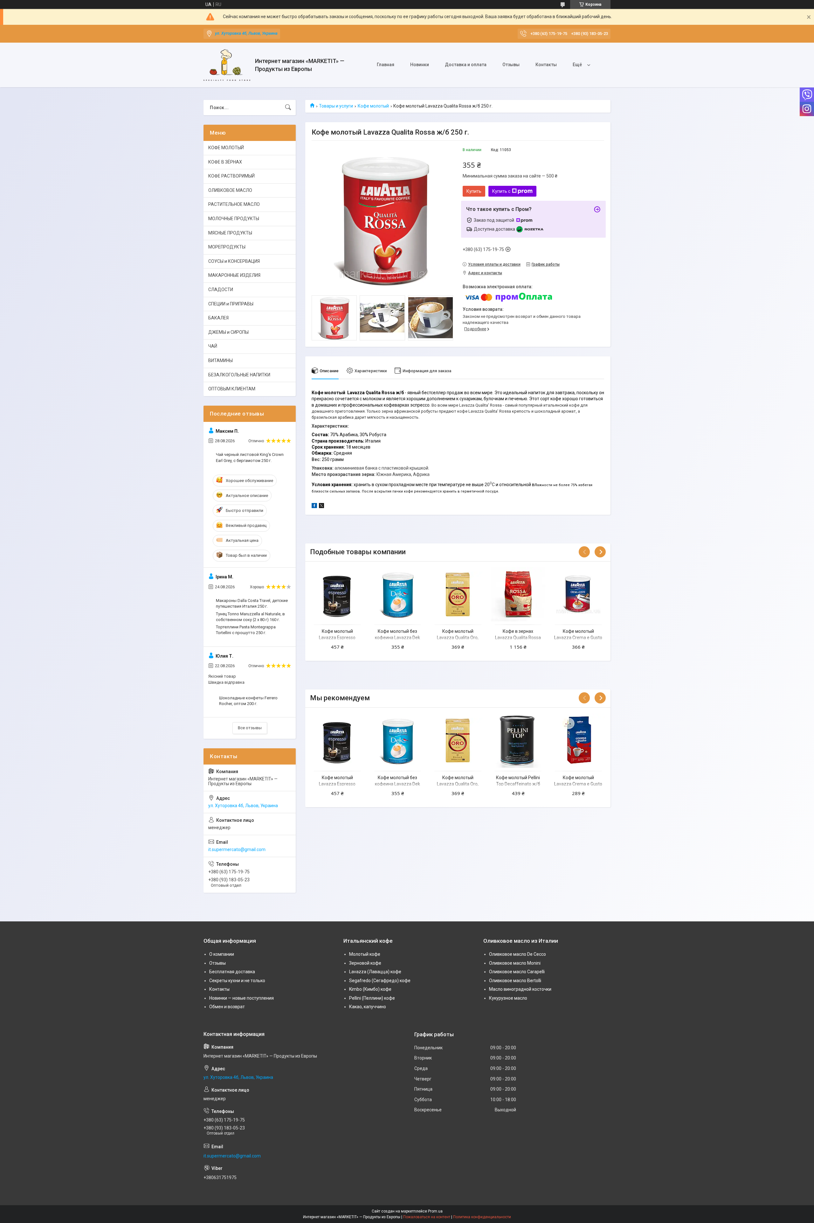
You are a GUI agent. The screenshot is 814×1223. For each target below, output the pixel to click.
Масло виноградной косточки (520, 989)
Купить (473, 191)
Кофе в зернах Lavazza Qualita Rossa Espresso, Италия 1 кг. (518, 637)
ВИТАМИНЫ (220, 360)
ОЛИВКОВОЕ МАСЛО (230, 190)
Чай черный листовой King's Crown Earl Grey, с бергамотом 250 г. (250, 457)
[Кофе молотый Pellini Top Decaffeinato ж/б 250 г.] (518, 740)
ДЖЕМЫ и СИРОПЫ (228, 332)
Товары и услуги (336, 105)
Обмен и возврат (227, 1006)
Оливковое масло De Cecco (517, 954)
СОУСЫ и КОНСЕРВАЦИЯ (234, 261)
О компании (221, 954)
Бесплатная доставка (232, 971)
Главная (385, 64)
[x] (321, 506)
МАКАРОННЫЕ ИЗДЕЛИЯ (234, 275)
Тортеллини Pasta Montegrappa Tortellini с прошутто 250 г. (246, 630)
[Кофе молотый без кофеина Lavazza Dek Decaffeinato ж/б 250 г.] (397, 594)
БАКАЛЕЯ (218, 317)
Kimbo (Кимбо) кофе (370, 989)
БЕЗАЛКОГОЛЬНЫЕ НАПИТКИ (239, 374)
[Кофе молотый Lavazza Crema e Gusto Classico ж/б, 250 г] (578, 594)
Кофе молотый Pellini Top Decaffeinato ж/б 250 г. (518, 784)
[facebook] (314, 506)
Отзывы (511, 64)
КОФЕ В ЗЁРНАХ (225, 161)
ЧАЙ (212, 346)
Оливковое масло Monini (515, 963)
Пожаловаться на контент (426, 1217)
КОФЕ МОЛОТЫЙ (226, 147)
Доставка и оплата (465, 64)
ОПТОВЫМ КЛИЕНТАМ (231, 388)
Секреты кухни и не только (237, 980)
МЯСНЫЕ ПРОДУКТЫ (230, 232)
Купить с (501, 191)
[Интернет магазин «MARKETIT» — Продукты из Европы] (227, 65)
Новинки (419, 64)
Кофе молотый (373, 105)
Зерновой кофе (365, 963)
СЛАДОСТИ (220, 289)
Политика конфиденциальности (482, 1217)
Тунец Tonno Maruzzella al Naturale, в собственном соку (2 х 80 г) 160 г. (250, 617)
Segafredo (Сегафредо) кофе (379, 980)
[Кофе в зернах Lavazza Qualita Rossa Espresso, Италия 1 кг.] (518, 594)
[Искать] (288, 107)
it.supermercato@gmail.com (237, 849)
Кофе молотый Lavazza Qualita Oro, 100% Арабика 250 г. (458, 637)
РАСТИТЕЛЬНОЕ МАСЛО (234, 204)
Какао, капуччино (367, 1006)
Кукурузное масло (508, 998)
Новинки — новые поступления (241, 998)
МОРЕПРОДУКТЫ (226, 246)
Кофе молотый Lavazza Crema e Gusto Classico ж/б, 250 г (578, 637)
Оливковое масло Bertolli (515, 980)
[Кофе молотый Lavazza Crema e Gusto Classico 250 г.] (578, 740)
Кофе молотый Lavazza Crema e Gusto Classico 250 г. (578, 784)
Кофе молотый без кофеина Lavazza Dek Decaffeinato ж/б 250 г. (398, 637)
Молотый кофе (364, 954)
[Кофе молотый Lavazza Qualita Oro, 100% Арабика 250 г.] (458, 594)
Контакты (546, 64)
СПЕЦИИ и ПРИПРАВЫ (230, 303)
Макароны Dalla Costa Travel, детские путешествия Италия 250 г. (252, 603)
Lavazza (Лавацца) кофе (375, 971)
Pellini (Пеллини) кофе (372, 998)
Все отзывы (250, 727)
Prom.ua (435, 1211)
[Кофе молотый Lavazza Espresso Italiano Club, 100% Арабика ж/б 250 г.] (337, 594)
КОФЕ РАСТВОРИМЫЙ (231, 175)
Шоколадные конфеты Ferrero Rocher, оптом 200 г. (248, 700)
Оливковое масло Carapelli (517, 971)
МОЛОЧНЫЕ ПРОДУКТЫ (233, 218)
